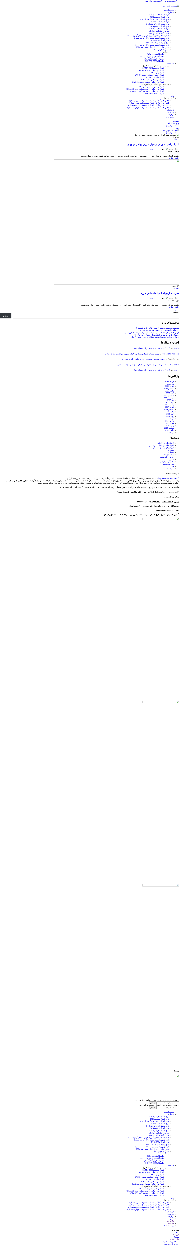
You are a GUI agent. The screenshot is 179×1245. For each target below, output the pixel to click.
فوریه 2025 (169, 407)
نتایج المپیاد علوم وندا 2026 (158, 15)
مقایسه (171, 1223)
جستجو (176, 312)
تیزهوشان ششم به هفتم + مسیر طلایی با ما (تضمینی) (157, 328)
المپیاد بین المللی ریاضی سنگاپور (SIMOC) (147, 91)
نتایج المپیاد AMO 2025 (160, 22)
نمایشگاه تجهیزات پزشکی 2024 (152, 56)
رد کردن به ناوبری (171, 1)
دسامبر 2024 (169, 409)
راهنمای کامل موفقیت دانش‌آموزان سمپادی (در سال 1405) (155, 335)
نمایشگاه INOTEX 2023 (154, 61)
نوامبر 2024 (169, 412)
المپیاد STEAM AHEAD (154, 94)
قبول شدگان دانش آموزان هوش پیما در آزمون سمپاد (148, 36)
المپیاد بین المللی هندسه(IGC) (152, 80)
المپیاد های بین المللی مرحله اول (161, 445)
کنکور (172, 459)
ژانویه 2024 (169, 426)
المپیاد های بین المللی (165, 443)
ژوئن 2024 (170, 416)
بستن (177, 310)
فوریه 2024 (169, 423)
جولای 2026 (169, 381)
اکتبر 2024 (170, 414)
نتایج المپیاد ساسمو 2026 (159, 17)
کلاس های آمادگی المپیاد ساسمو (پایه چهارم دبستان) (148, 107)
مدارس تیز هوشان (166, 462)
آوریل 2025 (169, 402)
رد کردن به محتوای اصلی (154, 1)
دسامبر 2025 (169, 388)
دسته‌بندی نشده (168, 455)
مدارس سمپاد (168, 464)
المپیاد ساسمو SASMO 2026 (152, 68)
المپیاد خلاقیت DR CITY (154, 77)
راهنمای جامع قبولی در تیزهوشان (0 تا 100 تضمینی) (158, 330)
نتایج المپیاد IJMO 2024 (160, 40)
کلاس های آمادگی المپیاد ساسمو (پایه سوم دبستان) (148, 105)
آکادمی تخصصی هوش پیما (168, 478)
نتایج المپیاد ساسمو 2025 (159, 26)
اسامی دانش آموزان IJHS (159, 31)
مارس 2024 (169, 421)
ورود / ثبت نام (168, 1226)
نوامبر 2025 (169, 391)
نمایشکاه (170, 469)
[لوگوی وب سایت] (170, 6)
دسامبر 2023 (169, 428)
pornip (176, 365)
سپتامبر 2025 (169, 395)
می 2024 (170, 419)
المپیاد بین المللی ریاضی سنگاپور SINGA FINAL (145, 89)
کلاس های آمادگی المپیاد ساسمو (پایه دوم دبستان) (149, 103)
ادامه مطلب (174, 158)
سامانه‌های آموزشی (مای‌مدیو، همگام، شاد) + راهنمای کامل (155, 337)
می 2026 (170, 384)
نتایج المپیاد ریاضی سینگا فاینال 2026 (154, 19)
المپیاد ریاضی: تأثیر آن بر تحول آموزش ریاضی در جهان (153, 144)
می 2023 (170, 433)
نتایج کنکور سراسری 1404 (158, 33)
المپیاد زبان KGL (157, 73)
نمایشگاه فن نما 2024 (155, 54)
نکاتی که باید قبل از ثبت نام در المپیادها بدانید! (152, 348)
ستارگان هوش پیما (161, 49)
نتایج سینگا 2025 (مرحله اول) (157, 24)
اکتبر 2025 (170, 393)
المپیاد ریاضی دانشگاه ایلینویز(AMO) (149, 75)
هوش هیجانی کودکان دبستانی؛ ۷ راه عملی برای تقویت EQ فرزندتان (152, 333)
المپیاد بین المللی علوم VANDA (151, 70)
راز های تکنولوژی (167, 457)
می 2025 (170, 400)
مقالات (176, 140)
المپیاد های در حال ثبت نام (163, 448)
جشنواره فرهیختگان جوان (154, 59)
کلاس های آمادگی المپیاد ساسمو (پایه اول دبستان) (149, 101)
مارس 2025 (169, 405)
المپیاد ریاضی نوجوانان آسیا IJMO (151, 87)
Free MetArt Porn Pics (170, 354)
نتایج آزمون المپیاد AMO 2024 (157, 43)
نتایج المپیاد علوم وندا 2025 (158, 29)
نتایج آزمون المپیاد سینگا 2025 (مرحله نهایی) (151, 38)
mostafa (152, 149)
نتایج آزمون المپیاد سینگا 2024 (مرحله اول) (152, 45)
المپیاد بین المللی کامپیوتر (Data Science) (148, 82)
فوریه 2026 (169, 386)
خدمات (171, 452)
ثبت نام (171, 450)
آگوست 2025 (169, 398)
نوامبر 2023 (169, 430)
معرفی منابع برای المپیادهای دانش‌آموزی (160, 293)
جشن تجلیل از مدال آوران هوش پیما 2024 (152, 47)
